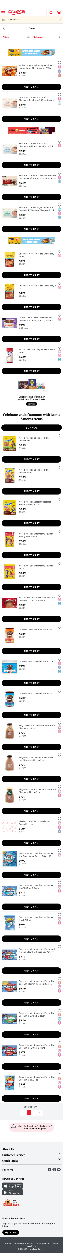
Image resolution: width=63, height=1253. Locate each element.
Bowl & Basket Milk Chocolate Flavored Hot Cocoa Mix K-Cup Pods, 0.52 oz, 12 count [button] (37, 177)
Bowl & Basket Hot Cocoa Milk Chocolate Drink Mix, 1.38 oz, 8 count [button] (37, 99)
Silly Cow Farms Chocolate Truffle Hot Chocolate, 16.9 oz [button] (37, 727)
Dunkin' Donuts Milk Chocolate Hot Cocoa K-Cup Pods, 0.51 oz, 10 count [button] (36, 319)
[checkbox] (59, 63)
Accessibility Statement (24, 1243)
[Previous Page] (23, 1112)
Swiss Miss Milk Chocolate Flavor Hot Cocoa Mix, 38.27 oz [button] (37, 1078)
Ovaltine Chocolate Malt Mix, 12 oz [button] (35, 629)
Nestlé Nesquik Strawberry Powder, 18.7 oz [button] (36, 567)
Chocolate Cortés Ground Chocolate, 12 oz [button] (36, 255)
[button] (51, 12)
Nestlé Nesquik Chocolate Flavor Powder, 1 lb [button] (34, 439)
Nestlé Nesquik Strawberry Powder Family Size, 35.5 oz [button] (36, 535)
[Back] (3, 28)
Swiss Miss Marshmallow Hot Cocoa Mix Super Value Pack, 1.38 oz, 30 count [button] (36, 855)
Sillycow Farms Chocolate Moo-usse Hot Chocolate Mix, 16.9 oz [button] (36, 759)
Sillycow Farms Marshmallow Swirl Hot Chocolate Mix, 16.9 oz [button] (37, 791)
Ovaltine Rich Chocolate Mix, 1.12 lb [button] (36, 661)
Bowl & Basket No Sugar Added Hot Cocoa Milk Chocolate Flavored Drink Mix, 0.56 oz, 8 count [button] (36, 209)
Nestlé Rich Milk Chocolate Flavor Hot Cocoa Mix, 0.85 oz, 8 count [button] (37, 599)
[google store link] (12, 1194)
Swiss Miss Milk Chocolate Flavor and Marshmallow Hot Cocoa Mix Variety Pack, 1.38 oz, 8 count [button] (37, 951)
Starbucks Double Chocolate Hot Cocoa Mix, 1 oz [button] (34, 823)
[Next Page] (40, 1112)
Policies (8, 1243)
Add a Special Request (35, 1128)
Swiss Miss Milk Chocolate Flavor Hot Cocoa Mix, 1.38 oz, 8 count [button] (37, 1046)
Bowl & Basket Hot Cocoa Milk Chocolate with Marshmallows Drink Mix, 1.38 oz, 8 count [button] (36, 145)
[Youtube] (59, 1170)
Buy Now (31, 427)
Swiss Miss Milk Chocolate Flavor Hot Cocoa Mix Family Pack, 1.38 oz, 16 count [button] (37, 983)
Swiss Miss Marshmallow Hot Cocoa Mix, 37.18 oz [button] (36, 918)
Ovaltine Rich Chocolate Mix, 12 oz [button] (35, 693)
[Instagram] (54, 1170)
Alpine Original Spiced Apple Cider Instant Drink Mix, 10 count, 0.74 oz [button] (35, 67)
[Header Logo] (16, 13)
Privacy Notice (43, 1243)
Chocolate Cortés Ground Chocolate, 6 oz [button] (37, 287)
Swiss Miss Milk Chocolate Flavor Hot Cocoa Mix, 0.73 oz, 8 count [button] (37, 1014)
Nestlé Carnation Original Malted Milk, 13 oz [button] (37, 351)
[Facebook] (49, 1170)
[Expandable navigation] (3, 12)
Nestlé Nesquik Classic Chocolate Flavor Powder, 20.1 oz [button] (35, 503)
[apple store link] (12, 1187)
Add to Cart (32, 87)
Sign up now (10, 1232)
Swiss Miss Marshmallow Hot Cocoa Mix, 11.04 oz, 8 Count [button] (36, 887)
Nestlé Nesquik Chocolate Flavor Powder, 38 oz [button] (34, 471)
